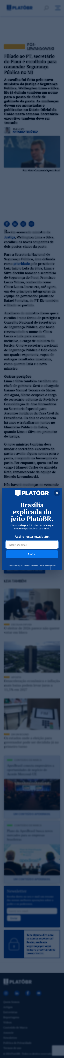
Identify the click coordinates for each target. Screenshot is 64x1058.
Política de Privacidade (47, 566)
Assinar (32, 554)
